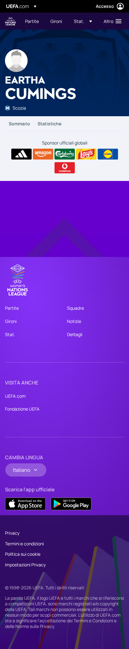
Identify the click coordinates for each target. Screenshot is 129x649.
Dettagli (74, 334)
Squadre (75, 308)
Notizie (74, 321)
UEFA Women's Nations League (10, 21)
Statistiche (49, 123)
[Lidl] (108, 154)
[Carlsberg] (64, 154)
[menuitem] (32, 21)
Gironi (11, 321)
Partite (12, 308)
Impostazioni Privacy (25, 565)
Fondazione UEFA (22, 409)
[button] (83, 21)
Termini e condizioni (24, 544)
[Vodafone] (64, 167)
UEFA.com (15, 396)
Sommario (19, 123)
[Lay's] (86, 154)
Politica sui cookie (22, 554)
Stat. (10, 334)
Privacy (12, 533)
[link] (32, 21)
